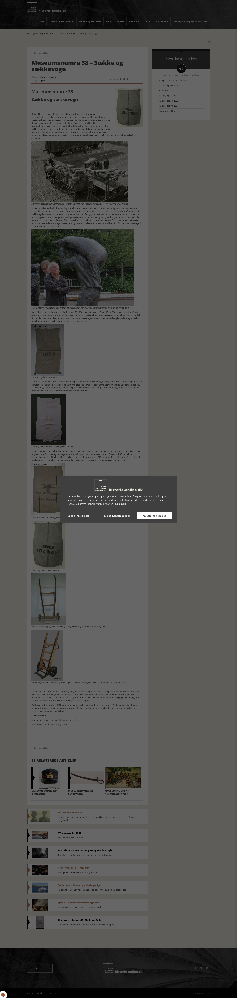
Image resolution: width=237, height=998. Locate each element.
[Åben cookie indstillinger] (3, 994)
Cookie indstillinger (78, 515)
